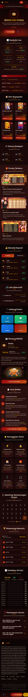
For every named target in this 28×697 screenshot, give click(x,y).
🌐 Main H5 (20, 31)
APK (21, 2)
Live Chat (15, 679)
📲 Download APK (9, 31)
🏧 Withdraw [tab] (20, 255)
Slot (7, 676)
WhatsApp (3, 679)
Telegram (23, 676)
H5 (25, 2)
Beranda (3, 676)
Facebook (9, 679)
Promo (17, 676)
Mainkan (5, 118)
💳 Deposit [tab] (7, 255)
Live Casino (12, 676)
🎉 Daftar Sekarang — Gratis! (14, 429)
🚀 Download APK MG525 (14, 381)
